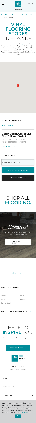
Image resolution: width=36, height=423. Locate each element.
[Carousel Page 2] (15, 273)
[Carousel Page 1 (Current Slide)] (13, 273)
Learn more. (26, 412)
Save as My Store (8, 147)
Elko (32, 15)
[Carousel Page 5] (23, 273)
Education (7, 395)
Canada (23, 370)
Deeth (21, 295)
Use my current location (18, 170)
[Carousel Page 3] (18, 273)
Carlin (3, 295)
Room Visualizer (16, 348)
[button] (25, 4)
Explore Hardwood (16, 242)
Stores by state (16, 178)
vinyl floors (23, 44)
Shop (5, 378)
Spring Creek (6, 303)
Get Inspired (8, 387)
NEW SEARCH (7, 125)
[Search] (32, 162)
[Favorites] (29, 4)
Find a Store (18, 10)
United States (14, 370)
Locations (15, 15)
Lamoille (22, 299)
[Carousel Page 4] (20, 273)
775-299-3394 (7, 142)
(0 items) (32, 3)
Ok (18, 416)
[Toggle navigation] (3, 4)
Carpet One (5, 15)
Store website (19, 142)
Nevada (24, 15)
